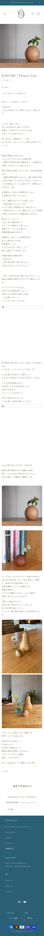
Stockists (8, 892)
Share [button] (7, 87)
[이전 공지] (4, 2)
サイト (12, 763)
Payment (8, 843)
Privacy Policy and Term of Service (18, 827)
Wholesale (9, 886)
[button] (5, 13)
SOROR (18, 931)
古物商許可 (9, 849)
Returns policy (10, 832)
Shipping (8, 838)
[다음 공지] (39, 2)
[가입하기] (36, 809)
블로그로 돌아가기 (22, 786)
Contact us (9, 880)
